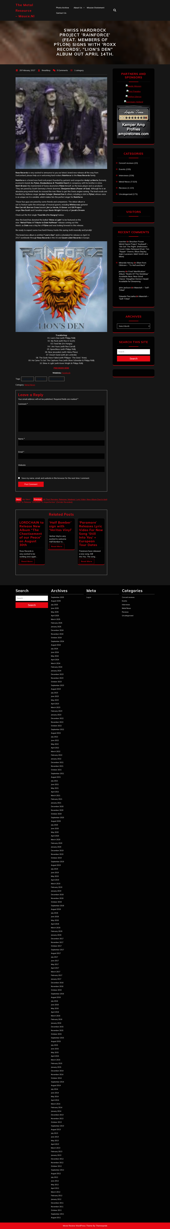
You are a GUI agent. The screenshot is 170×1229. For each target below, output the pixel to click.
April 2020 (55, 836)
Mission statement (95, 7)
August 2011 (56, 1218)
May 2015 (55, 1052)
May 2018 (55, 920)
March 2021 (55, 795)
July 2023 (54, 693)
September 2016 (57, 994)
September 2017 (57, 950)
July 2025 (54, 605)
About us (78, 7)
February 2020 (56, 843)
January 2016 (56, 1023)
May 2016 (55, 1008)
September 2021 (57, 773)
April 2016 (55, 1012)
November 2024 (57, 634)
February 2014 (56, 1107)
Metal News (30, 385)
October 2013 (56, 1122)
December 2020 (57, 806)
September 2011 (57, 1214)
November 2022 (57, 722)
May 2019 (55, 876)
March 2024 (55, 663)
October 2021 (56, 770)
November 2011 (57, 1207)
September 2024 (57, 641)
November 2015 (57, 1030)
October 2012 (56, 1166)
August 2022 (56, 733)
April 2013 (55, 1144)
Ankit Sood (79, 18)
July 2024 (54, 649)
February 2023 (56, 711)
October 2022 (56, 726)
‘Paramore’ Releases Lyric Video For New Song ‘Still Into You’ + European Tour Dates (91, 533)
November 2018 (57, 898)
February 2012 (56, 1196)
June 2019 (55, 873)
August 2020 (56, 821)
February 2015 (56, 1063)
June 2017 (55, 961)
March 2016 (55, 1016)
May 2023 (55, 700)
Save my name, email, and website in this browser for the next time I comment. (56, 478)
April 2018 (55, 924)
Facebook (66, 373)
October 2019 (56, 858)
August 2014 (56, 1085)
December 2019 (57, 850)
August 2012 (56, 1173)
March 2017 (55, 972)
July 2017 (54, 957)
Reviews (123, 188)
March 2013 (55, 1148)
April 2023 (55, 704)
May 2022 (55, 744)
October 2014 (56, 1078)
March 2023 (55, 707)
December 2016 (57, 983)
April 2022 (55, 748)
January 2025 (56, 627)
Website (22, 465)
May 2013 (55, 1141)
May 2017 (55, 964)
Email (21, 452)
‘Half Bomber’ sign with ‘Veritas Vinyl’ (60, 526)
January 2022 (56, 759)
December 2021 (57, 762)
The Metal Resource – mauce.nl (25, 10)
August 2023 (56, 689)
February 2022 (56, 755)
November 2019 (57, 854)
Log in (88, 597)
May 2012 (55, 1185)
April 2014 (55, 1100)
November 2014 (57, 1074)
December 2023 (57, 674)
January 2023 (56, 715)
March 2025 (55, 619)
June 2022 (55, 740)
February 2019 (56, 887)
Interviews (124, 175)
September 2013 (57, 1126)
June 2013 (55, 1137)
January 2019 (56, 891)
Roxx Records (57, 379)
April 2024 (55, 660)
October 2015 (56, 1034)
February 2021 (56, 799)
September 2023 (57, 685)
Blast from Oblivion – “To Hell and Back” (132, 263)
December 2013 (57, 1115)
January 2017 (56, 979)
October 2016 (56, 990)
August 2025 (56, 601)
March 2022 (55, 751)
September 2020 (57, 818)
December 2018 (57, 895)
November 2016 (57, 986)
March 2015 (55, 1060)
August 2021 (56, 777)
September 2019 (57, 862)
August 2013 (56, 1129)
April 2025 (55, 616)
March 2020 (55, 840)
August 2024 (56, 645)
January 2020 (56, 847)
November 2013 (57, 1119)
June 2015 (55, 1049)
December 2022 (57, 718)
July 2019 (54, 869)
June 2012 (55, 1181)
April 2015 (55, 1056)
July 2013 (54, 1133)
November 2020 (57, 810)
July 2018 (54, 913)
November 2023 (57, 678)
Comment (23, 404)
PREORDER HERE (61, 368)
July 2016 (54, 1001)
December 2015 (57, 1027)
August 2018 (56, 909)
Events (122, 169)
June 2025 (55, 608)
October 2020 (56, 814)
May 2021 (55, 788)
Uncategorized (125, 194)
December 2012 (57, 1159)
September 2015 (57, 1038)
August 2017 (56, 953)
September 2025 (57, 597)
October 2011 (56, 1210)
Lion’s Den (27, 379)
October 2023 (56, 682)
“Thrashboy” (79, 13)
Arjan (76, 24)
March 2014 (55, 1104)
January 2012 (56, 1199)
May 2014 (55, 1096)
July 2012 (54, 1177)
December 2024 (57, 630)
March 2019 (55, 884)
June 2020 (55, 828)
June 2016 (55, 1005)
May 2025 (55, 612)
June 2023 (55, 696)
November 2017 (57, 942)
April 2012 (55, 1188)
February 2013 (56, 1151)
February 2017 (56, 975)
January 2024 (56, 671)
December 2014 (57, 1071)
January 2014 (56, 1111)
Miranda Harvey (126, 262)
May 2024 (55, 656)
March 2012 (55, 1192)
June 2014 (55, 1093)
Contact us (61, 13)
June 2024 (55, 652)
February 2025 (56, 623)
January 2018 (56, 935)
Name (21, 439)
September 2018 (57, 906)
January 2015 (56, 1067)
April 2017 (55, 968)
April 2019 (55, 880)
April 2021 (55, 792)
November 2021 (57, 766)
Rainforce (41, 379)
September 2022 (57, 729)
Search (134, 358)
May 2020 (55, 832)
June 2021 (55, 784)
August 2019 (56, 865)
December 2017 (57, 939)
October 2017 (56, 946)
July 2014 (54, 1089)
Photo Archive (62, 7)
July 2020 (54, 825)
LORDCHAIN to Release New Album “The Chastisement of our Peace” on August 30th (31, 533)
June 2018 (55, 917)
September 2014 (57, 1082)
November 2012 (57, 1163)
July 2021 (54, 781)
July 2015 (54, 1045)
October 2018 (56, 902)
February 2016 (56, 1019)
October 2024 (56, 638)
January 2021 (56, 803)
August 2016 (56, 997)
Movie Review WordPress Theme (77, 1226)
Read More (27, 561)
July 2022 (54, 737)
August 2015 (56, 1041)
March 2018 (55, 928)
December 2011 (57, 1203)
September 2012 (57, 1170)
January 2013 (56, 1155)
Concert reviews (126, 163)
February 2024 (56, 667)
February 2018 (56, 931)
